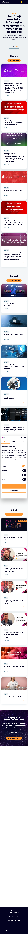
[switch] (24, 470)
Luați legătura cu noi (14, 738)
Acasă (3, 6)
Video (16, 47)
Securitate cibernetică (8, 926)
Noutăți (12, 47)
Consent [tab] (5, 441)
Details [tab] (14, 441)
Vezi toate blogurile (14, 280)
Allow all (14, 485)
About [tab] (23, 441)
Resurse (8, 6)
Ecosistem (4, 930)
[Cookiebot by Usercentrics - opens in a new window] (20, 437)
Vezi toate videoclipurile (14, 514)
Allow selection (14, 490)
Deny (14, 495)
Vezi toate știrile (14, 60)
